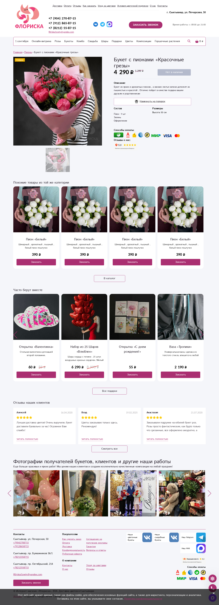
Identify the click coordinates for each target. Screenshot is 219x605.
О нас (153, 6)
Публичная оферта (72, 554)
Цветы (129, 41)
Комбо (80, 41)
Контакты (162, 6)
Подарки (117, 41)
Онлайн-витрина (41, 41)
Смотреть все (109, 449)
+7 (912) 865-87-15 (62, 23)
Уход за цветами (107, 6)
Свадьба (93, 41)
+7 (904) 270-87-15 (62, 18)
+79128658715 (21, 546)
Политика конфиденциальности (143, 599)
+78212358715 (21, 557)
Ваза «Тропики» (180, 347)
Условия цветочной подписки (132, 6)
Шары (104, 41)
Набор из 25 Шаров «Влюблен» (84, 349)
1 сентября (21, 41)
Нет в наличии (174, 72)
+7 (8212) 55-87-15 (62, 28)
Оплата (67, 6)
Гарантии (91, 546)
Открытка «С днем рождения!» (132, 349)
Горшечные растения (167, 41)
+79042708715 (21, 543)
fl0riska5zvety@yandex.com (61, 32)
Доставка (57, 6)
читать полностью (27, 439)
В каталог (109, 278)
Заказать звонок (31, 583)
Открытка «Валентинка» (36, 347)
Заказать (36, 262)
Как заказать (89, 6)
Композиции (143, 41)
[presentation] (15, 335)
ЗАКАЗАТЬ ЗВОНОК (145, 25)
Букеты (68, 41)
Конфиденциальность (73, 550)
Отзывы (77, 6)
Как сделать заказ (71, 539)
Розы (58, 41)
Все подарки (109, 391)
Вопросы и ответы (96, 550)
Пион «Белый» (36, 239)
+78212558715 (21, 568)
